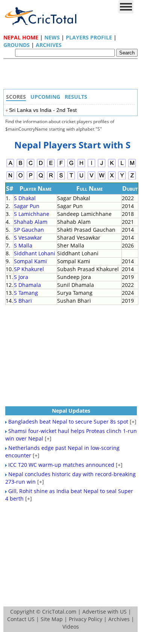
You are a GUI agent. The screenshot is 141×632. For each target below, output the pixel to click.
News (52, 37)
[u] (81, 178)
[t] (71, 178)
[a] (10, 166)
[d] (41, 166)
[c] (31, 166)
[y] (122, 178)
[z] (132, 178)
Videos (70, 626)
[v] (91, 178)
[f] (61, 166)
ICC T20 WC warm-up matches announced (61, 464)
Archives (49, 44)
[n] (10, 178)
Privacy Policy (85, 619)
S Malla (23, 245)
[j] (102, 166)
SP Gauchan (29, 229)
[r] (51, 178)
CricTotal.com (59, 611)
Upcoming (45, 96)
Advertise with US (104, 611)
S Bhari (23, 300)
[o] (20, 178)
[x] (112, 178)
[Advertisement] (73, 76)
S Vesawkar (28, 237)
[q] (41, 178)
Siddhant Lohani (34, 253)
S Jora (21, 277)
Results (76, 96)
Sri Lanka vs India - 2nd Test (43, 110)
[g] (71, 166)
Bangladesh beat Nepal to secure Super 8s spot (68, 421)
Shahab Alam (30, 221)
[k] (112, 166)
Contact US (21, 619)
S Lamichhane (31, 213)
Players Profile (89, 37)
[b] (20, 166)
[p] (31, 178)
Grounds (16, 44)
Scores (16, 96)
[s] (61, 178)
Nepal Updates (71, 410)
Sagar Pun (26, 206)
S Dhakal (25, 198)
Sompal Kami (30, 261)
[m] (132, 166)
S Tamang (26, 292)
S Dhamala (27, 284)
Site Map (52, 619)
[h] (81, 166)
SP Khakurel (29, 269)
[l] (122, 166)
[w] (102, 178)
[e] (51, 166)
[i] (91, 166)
